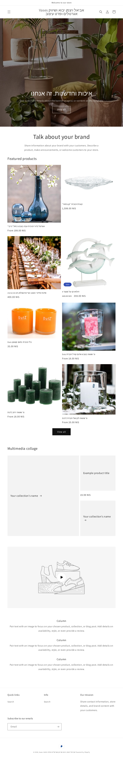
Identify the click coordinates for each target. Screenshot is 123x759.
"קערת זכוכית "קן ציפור (72, 204)
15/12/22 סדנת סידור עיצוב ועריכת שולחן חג (27, 293)
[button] (9, 12)
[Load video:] (61, 577)
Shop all (61, 109)
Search (11, 701)
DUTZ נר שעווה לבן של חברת (74, 418)
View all (61, 431)
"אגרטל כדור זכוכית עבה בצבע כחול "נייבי (26, 226)
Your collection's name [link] (24, 495)
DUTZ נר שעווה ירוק (16, 412)
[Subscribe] (58, 726)
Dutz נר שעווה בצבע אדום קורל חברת (78, 354)
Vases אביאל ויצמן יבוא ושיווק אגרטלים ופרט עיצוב (57, 752)
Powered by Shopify (83, 752)
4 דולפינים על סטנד (70, 292)
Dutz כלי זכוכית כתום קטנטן (20, 342)
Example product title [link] (96, 473)
